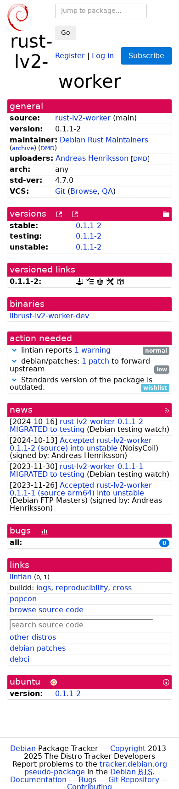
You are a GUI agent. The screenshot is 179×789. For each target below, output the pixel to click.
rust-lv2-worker (83, 118)
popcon (23, 598)
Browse (83, 191)
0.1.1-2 (88, 225)
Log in (103, 55)
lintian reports (93, 350)
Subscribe (146, 55)
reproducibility (82, 587)
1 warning (92, 350)
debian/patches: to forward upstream (88, 365)
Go (65, 32)
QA (107, 191)
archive (23, 148)
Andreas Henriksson (92, 158)
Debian (23, 748)
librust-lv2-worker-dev (49, 315)
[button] (14, 350)
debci (19, 659)
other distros (33, 637)
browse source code (47, 609)
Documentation (38, 779)
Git (60, 191)
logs (43, 587)
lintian (21, 576)
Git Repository (133, 779)
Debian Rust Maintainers (104, 140)
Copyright (127, 748)
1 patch (95, 361)
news (21, 409)
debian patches (38, 648)
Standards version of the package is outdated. (88, 384)
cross (122, 587)
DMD (47, 148)
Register (70, 55)
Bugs (87, 779)
